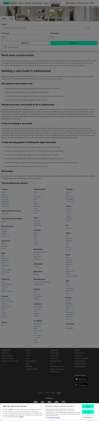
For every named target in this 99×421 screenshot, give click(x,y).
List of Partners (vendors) (53, 418)
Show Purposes (88, 417)
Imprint (21, 417)
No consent (88, 412)
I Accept (87, 406)
